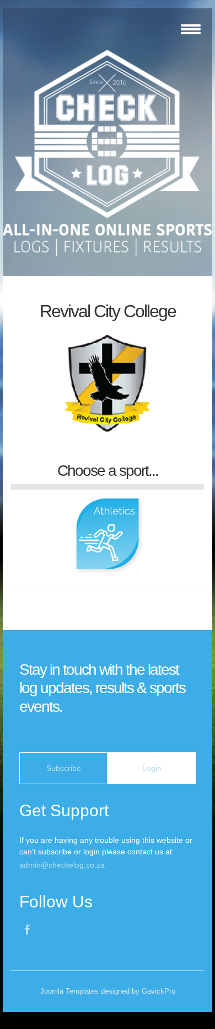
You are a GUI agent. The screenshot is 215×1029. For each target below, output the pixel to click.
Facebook (28, 931)
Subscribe (63, 768)
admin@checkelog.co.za (62, 864)
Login (152, 768)
